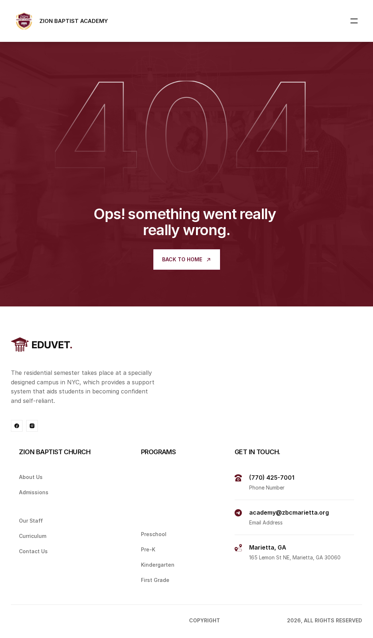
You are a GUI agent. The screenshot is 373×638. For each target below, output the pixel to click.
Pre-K (148, 549)
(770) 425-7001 (271, 477)
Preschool (153, 534)
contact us (33, 551)
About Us (31, 477)
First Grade (155, 580)
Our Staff (31, 521)
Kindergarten (157, 565)
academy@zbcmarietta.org (289, 512)
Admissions (33, 492)
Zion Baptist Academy (254, 620)
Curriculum (32, 536)
